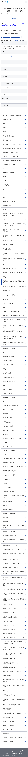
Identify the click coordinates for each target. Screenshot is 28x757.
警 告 (4, 168)
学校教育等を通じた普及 (9, 462)
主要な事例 (5, 299)
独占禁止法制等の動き (8, 136)
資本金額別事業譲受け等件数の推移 (12, 671)
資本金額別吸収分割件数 (9, 667)
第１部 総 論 (7, 119)
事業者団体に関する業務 (9, 348)
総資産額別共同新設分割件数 (10, 625)
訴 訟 (4, 209)
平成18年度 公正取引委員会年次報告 (12, 115)
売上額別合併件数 (7, 604)
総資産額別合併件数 (8, 621)
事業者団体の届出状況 (8, 356)
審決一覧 (5, 505)
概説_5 (4, 307)
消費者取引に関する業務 (9, 397)
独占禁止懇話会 (7, 733)
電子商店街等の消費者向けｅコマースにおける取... (14, 343)
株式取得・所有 (7, 291)
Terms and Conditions (10, 751)
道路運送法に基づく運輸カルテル (11, 563)
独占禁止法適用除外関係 (9, 531)
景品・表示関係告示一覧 (9, 717)
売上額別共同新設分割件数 (10, 608)
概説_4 (4, 277)
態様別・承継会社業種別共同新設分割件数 (14, 589)
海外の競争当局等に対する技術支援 (12, 438)
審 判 (4, 189)
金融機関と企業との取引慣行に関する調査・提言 (13, 326)
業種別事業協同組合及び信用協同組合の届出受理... (14, 686)
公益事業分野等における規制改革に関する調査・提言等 (14, 230)
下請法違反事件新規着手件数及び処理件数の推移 (14, 699)
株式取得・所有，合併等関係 (10, 567)
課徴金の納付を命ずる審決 (10, 201)
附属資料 (5, 483)
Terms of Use (16, 750)
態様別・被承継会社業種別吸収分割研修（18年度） (13, 594)
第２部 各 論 (7, 132)
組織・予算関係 (7, 487)
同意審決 (5, 197)
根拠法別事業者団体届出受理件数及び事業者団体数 (14, 680)
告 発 (4, 181)
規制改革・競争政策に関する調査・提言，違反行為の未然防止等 (14, 214)
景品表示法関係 (7, 709)
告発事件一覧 (6, 517)
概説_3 (4, 264)
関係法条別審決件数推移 (9, 513)
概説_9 (4, 401)
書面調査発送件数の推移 (9, 695)
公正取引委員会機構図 (8, 741)
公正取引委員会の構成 (8, 491)
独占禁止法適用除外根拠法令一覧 (11, 535)
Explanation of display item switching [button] (10, 37)
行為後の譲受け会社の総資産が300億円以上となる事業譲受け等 (13, 654)
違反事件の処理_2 (7, 389)
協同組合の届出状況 (8, 360)
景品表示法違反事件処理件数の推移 (12, 713)
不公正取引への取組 (8, 303)
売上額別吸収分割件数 (8, 613)
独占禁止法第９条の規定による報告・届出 (14, 286)
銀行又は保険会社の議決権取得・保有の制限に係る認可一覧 (14, 572)
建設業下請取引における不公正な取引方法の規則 (14, 320)
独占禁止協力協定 (7, 417)
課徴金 (4, 176)
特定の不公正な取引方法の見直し (11, 311)
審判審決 (5, 193)
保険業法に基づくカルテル (10, 545)
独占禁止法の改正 (7, 140)
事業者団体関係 (7, 675)
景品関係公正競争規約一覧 (10, 721)
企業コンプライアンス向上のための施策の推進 (14, 254)
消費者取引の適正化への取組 (10, 405)
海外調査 (5, 442)
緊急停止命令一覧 (7, 521)
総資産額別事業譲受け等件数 (10, 633)
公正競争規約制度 (7, 393)
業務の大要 (5, 127)
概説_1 (4, 123)
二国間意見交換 (7, 422)
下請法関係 (5, 691)
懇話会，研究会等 (7, 729)
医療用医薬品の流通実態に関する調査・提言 (14, 331)
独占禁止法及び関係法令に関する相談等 (13, 466)
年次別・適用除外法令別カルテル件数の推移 (14, 540)
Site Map (21, 753)
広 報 (4, 454)
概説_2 (4, 219)
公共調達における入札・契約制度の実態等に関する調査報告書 (14, 224)
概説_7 (4, 369)
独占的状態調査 (7, 249)
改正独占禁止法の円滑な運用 (10, 156)
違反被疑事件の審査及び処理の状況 (12, 160)
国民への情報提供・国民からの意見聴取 (13, 458)
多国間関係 (5, 434)
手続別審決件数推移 (8, 509)
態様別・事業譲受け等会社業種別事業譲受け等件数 (14, 599)
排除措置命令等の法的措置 (10, 164)
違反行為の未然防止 (8, 245)
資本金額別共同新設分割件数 (10, 663)
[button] (26, 2)
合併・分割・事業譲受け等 (10, 295)
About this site (8, 750)
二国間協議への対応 (8, 426)
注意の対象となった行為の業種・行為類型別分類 (14, 526)
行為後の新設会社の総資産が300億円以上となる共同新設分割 (13, 642)
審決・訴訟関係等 (7, 501)
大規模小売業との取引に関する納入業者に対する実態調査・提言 (14, 337)
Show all (22, 40)
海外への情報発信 (7, 446)
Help (22, 750)
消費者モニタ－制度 (8, 409)
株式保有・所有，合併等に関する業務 (12, 272)
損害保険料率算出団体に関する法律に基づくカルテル (14, 554)
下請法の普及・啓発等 (8, 377)
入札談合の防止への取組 (9, 475)
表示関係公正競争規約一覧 (10, 725)
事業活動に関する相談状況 (10, 471)
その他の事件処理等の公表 (10, 172)
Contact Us (7, 753)
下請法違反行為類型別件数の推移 (11, 705)
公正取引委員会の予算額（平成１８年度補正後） (14, 496)
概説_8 (4, 385)
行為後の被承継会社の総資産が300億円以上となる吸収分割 (13, 648)
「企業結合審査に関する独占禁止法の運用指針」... (14, 281)
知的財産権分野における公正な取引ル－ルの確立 (14, 235)
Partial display (16, 40)
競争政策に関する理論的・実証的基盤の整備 (14, 259)
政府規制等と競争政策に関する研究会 (12, 737)
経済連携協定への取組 (8, 430)
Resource (14, 18)
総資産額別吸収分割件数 (9, 629)
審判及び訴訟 (6, 185)
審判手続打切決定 (7, 205)
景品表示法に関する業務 (9, 381)
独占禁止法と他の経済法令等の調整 (12, 144)
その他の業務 (6, 479)
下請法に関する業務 (8, 364)
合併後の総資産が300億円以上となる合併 (13, 637)
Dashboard (14, 753)
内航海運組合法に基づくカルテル (11, 549)
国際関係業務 (6, 413)
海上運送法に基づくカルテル (10, 559)
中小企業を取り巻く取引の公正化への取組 (14, 315)
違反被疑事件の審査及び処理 (10, 152)
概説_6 (4, 352)
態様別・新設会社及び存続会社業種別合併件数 (14, 584)
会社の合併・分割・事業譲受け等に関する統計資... (14, 578)
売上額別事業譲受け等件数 (10, 617)
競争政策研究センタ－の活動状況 (11, 268)
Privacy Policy (20, 751)
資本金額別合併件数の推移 (10, 659)
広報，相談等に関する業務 (10, 450)
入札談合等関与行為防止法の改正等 (12, 148)
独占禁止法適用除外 (8, 240)
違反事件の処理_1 (7, 373)
